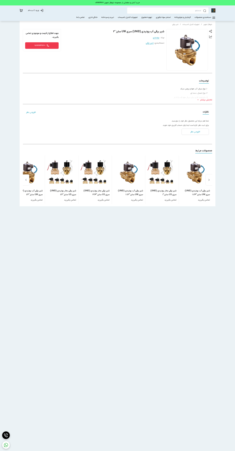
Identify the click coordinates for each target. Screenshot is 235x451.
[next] (26, 179)
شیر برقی (175, 24)
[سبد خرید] (21, 10)
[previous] (209, 179)
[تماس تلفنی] (6, 435)
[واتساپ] (6, 445)
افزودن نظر (31, 112)
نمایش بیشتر (206, 99)
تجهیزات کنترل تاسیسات (191, 24)
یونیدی (156, 37)
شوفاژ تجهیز (207, 24)
